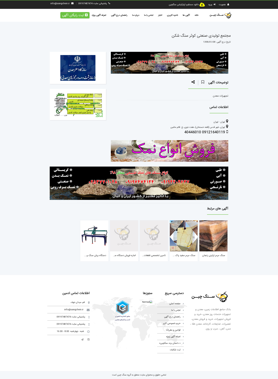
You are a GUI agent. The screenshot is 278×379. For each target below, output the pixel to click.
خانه (196, 15)
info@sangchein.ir (60, 3)
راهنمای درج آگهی (119, 15)
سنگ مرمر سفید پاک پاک (182, 255)
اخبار (160, 15)
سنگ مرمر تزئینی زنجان (213, 255)
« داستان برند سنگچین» (170, 343)
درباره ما (135, 15)
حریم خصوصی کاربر (172, 323)
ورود (210, 5)
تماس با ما (148, 15)
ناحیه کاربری (172, 15)
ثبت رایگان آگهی (73, 15)
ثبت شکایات (175, 349)
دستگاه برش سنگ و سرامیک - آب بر (88, 255)
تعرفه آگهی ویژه (99, 15)
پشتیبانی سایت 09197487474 (92, 3)
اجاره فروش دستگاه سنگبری (122, 255)
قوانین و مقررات (173, 330)
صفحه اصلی (175, 303)
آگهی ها (186, 15)
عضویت (223, 5)
